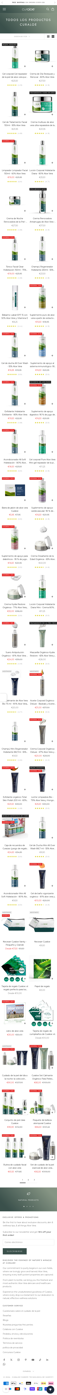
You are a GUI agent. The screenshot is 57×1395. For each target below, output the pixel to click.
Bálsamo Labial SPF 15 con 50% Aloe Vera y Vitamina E (15, 316)
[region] (28, 1196)
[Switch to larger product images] (48, 36)
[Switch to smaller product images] (53, 36)
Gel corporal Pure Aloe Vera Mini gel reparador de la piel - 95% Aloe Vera (42, 461)
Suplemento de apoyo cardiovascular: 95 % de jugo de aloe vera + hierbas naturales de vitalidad (42, 510)
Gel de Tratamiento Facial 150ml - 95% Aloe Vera (14, 124)
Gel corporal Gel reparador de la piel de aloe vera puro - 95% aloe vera (15, 76)
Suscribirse (15, 1251)
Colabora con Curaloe (13, 1329)
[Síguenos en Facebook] (4, 1359)
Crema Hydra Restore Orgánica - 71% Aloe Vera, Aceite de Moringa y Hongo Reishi (15, 606)
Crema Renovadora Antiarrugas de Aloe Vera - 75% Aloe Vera (42, 220)
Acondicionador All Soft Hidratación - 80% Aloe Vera (15, 461)
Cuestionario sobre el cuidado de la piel (21, 1311)
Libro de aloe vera (14, 1031)
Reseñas (7, 1315)
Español (27, 1371)
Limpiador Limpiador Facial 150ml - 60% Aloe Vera (15, 172)
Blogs (5, 1320)
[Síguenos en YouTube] (33, 1359)
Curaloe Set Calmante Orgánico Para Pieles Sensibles (42, 1077)
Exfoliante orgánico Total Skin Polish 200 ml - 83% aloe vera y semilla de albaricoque (15, 799)
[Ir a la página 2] (34, 1180)
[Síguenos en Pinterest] (25, 1359)
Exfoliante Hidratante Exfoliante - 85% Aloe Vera (14, 413)
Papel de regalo (42, 986)
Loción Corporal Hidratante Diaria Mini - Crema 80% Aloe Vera (42, 606)
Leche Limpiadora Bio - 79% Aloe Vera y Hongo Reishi (42, 799)
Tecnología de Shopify (41, 1377)
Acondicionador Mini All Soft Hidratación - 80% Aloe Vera (14, 895)
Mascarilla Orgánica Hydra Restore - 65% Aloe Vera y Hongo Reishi (42, 654)
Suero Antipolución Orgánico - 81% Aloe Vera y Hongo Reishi (15, 654)
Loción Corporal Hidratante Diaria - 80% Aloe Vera (42, 172)
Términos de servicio (12, 1343)
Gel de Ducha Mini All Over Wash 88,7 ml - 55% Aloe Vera (42, 847)
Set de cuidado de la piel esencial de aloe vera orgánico (42, 1166)
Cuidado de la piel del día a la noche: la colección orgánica (14, 1077)
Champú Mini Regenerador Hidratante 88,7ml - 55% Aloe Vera (15, 751)
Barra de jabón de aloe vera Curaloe (15, 509)
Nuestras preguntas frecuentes (18, 1324)
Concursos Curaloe (12, 1352)
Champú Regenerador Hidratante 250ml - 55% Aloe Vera (42, 268)
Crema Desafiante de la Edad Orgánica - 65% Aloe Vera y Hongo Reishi (42, 558)
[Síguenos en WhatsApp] (4, 1364)
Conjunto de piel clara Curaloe (14, 1122)
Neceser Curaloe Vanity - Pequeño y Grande (15, 943)
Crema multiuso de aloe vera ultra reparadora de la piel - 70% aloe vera (42, 124)
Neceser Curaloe (42, 941)
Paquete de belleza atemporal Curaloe (42, 1122)
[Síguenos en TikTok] (40, 1359)
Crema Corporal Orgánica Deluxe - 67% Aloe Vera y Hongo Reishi (42, 751)
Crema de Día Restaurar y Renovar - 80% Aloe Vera (42, 75)
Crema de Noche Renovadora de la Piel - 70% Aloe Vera (15, 220)
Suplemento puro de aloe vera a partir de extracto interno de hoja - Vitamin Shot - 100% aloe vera (42, 317)
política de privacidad (13, 1347)
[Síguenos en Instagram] (18, 1359)
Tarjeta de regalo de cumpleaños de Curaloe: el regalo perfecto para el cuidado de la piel (42, 1033)
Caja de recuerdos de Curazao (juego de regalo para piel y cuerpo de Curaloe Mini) (15, 847)
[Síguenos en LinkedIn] (47, 1359)
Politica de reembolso (13, 1338)
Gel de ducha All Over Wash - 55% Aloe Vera (14, 365)
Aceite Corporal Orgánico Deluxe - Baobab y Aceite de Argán (42, 702)
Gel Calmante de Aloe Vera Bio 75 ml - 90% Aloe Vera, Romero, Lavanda (15, 702)
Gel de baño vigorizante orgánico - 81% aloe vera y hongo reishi (42, 895)
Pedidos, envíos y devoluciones (18, 1334)
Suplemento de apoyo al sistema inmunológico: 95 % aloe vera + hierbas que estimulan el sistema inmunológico (42, 365)
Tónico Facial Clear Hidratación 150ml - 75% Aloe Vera (14, 268)
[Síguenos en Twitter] (11, 1359)
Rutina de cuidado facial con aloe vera (14, 1166)
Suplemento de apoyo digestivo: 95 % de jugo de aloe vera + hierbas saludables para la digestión (42, 413)
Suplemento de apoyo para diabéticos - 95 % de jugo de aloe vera (15, 558)
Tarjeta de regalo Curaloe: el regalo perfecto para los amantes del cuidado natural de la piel (15, 988)
